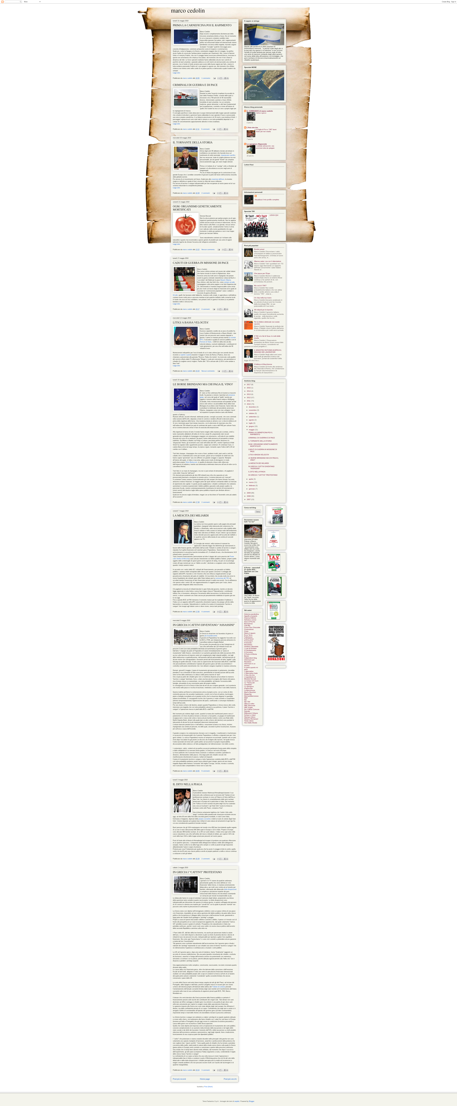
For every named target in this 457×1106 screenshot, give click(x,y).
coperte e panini (185, 355)
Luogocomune (249, 690)
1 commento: (206, 78)
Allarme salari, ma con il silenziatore (267, 261)
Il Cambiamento (250, 650)
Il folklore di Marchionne (263, 364)
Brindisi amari (259, 249)
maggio (252, 430)
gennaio (252, 489)
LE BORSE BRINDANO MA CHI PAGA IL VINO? (203, 384)
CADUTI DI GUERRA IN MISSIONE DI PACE (201, 262)
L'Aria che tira (252, 127)
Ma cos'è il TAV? (260, 286)
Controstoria (248, 629)
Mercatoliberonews (251, 696)
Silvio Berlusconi (191, 462)
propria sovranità (204, 819)
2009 (249, 493)
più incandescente (211, 636)
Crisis (246, 631)
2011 (249, 401)
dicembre (252, 407)
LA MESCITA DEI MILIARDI (191, 515)
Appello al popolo (250, 616)
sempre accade (229, 282)
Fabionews (248, 637)
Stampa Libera (249, 717)
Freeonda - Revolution (248, 644)
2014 (249, 391)
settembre (253, 417)
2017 (249, 384)
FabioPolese (249, 639)
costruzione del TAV (222, 578)
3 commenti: (206, 1070)
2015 (249, 388)
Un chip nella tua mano (262, 298)
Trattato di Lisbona (218, 987)
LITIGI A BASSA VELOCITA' (191, 322)
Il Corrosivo (248, 652)
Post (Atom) (208, 1087)
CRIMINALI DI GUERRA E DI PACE (195, 84)
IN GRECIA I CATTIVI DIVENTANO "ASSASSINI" (204, 624)
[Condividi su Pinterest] (227, 78)
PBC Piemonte (249, 705)
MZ (245, 700)
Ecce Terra (248, 635)
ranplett (236, 1101)
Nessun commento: (208, 249)
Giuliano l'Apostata (251, 646)
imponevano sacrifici (228, 155)
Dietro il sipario (249, 633)
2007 (249, 499)
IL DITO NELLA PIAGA (187, 784)
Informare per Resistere (249, 661)
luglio (251, 423)
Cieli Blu (247, 625)
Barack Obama (226, 280)
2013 (249, 394)
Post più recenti (179, 1079)
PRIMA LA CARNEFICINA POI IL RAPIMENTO (202, 25)
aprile (251, 479)
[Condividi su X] (223, 78)
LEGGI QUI (274, 215)
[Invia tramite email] (218, 78)
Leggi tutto (176, 73)
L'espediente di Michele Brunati (250, 678)
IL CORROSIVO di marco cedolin (260, 111)
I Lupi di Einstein (250, 648)
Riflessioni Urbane (251, 713)
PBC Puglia (248, 707)
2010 (249, 404)
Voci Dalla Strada (250, 723)
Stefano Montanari (251, 719)
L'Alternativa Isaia (251, 673)
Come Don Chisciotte (252, 627)
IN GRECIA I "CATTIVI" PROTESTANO (197, 872)
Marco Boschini (250, 692)
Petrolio (247, 711)
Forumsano (248, 641)
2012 (249, 397)
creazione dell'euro (217, 179)
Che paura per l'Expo (262, 273)
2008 (249, 496)
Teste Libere (248, 721)
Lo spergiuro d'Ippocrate (257, 144)
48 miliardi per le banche (263, 310)
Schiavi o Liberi (250, 715)
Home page (205, 1079)
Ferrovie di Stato (205, 342)
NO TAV (247, 702)
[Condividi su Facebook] (225, 78)
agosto (251, 420)
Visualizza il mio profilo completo (267, 200)
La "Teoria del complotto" (249, 684)
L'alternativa (248, 671)
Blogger (251, 1101)
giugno (251, 426)
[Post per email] (214, 78)
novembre (253, 410)
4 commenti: (206, 309)
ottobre (252, 413)
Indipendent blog (250, 658)
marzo (251, 482)
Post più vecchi (230, 1079)
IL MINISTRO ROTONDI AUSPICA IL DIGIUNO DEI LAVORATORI (267, 351)
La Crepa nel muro (251, 681)
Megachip (248, 694)
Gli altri (175, 295)
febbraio (252, 485)
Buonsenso (248, 624)
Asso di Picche (249, 622)
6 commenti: (205, 129)
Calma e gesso (261, 113)
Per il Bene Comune (251, 709)
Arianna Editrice (250, 618)
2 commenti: (206, 193)
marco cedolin (188, 10)
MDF (246, 698)
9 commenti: (206, 771)
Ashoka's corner (250, 620)
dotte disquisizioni (230, 889)
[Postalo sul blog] (221, 78)
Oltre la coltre (249, 704)
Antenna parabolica (251, 614)
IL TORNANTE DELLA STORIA (192, 142)
